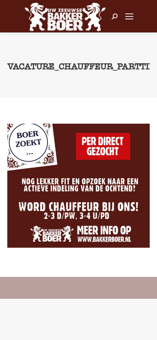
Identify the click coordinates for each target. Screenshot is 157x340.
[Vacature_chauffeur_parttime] (78, 186)
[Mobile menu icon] (129, 16)
